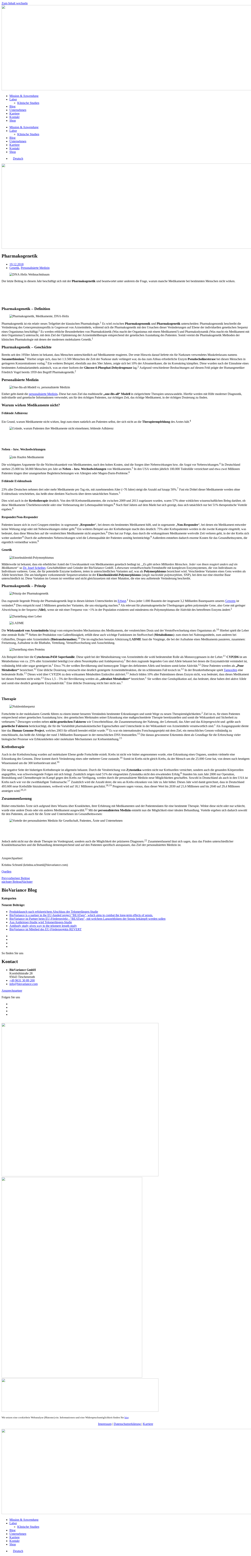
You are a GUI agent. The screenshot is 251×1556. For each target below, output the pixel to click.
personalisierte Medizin (43, 394)
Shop (12, 120)
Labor (13, 99)
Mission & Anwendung (23, 96)
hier (126, 1417)
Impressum (105, 1424)
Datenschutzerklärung (128, 1424)
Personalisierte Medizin (35, 267)
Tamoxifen (230, 670)
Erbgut (122, 601)
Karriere (14, 113)
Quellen (6, 871)
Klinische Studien (28, 103)
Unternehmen (17, 110)
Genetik (14, 267)
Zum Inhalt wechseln (15, 3)
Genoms (230, 601)
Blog (12, 106)
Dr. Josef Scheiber (34, 567)
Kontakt (14, 117)
